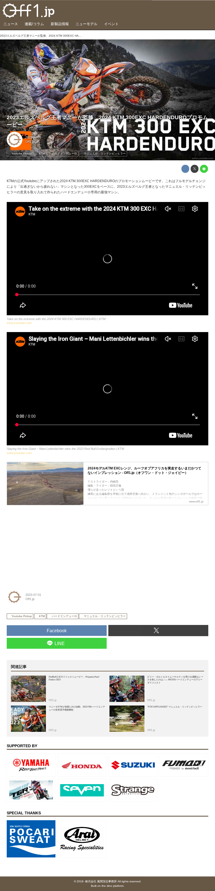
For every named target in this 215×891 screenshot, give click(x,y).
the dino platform (112, 885)
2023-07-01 (33, 137)
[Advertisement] (49, 544)
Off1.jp (29, 141)
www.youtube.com (203, 158)
